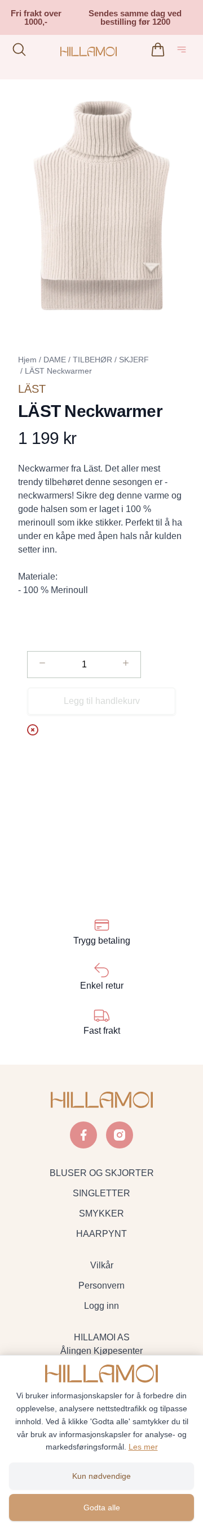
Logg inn (101, 1306)
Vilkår (101, 1265)
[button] (101, 205)
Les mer (143, 1446)
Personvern (101, 1285)
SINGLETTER (101, 1193)
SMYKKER (101, 1213)
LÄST (32, 389)
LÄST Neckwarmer (58, 370)
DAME (54, 359)
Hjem (27, 359)
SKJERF (134, 359)
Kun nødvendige (101, 1475)
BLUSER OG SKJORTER (102, 1173)
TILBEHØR (92, 359)
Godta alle (101, 1507)
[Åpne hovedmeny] (184, 51)
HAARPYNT (101, 1234)
